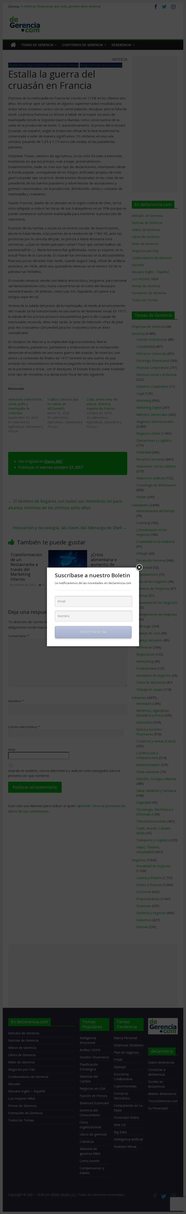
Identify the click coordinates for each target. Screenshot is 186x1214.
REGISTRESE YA (93, 632)
